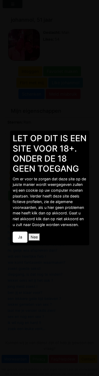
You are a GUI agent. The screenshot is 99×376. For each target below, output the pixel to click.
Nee (34, 237)
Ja (20, 237)
